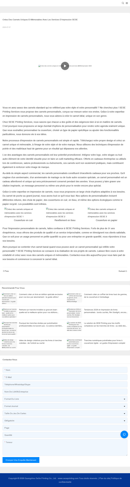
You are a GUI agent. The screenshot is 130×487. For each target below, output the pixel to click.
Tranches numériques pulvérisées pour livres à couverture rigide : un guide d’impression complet (104, 341)
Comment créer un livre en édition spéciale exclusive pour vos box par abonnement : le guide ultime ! (41, 295)
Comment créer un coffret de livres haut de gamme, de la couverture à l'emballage (105, 295)
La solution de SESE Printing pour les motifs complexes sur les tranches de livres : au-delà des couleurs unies (105, 324)
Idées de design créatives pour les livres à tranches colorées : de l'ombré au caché (40, 341)
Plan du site (104, 478)
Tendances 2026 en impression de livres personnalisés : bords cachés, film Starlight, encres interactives (105, 311)
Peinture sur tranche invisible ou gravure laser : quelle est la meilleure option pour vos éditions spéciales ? (38, 311)
